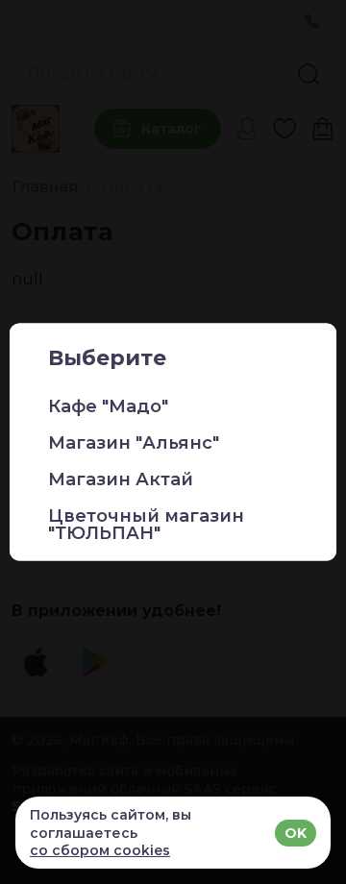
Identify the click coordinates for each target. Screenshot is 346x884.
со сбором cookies (100, 850)
